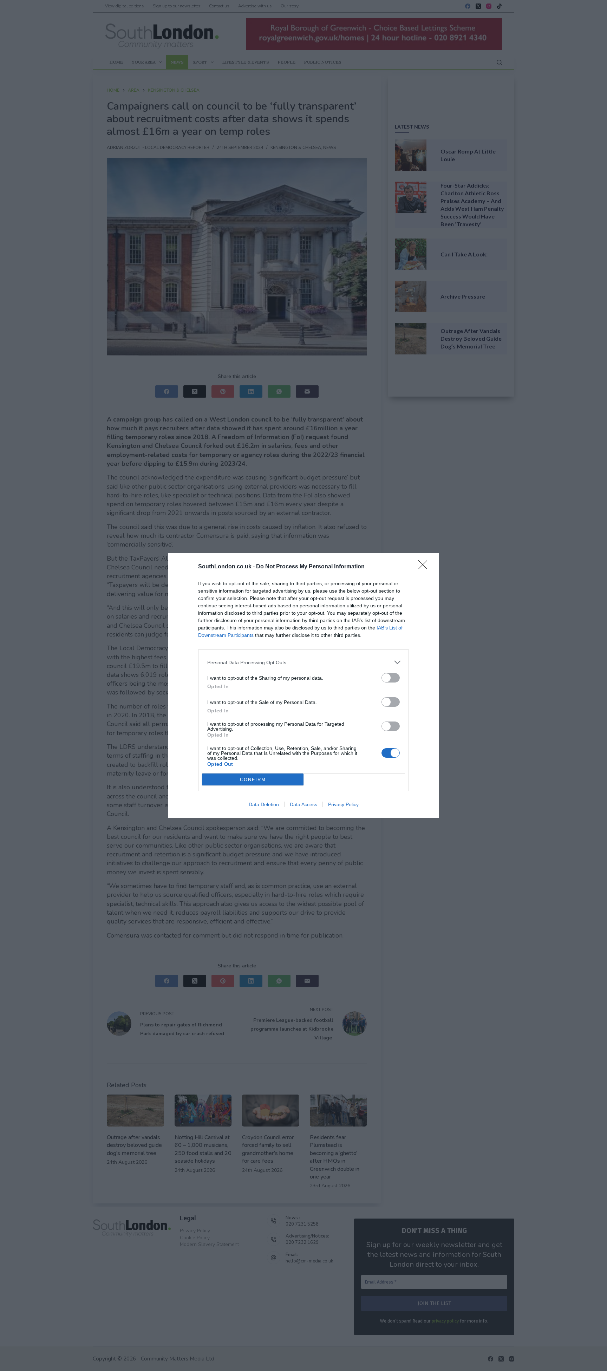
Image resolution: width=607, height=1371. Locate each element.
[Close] (425, 567)
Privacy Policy (343, 804)
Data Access (303, 804)
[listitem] (303, 662)
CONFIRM (253, 779)
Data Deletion (264, 804)
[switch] (390, 678)
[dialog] (303, 685)
